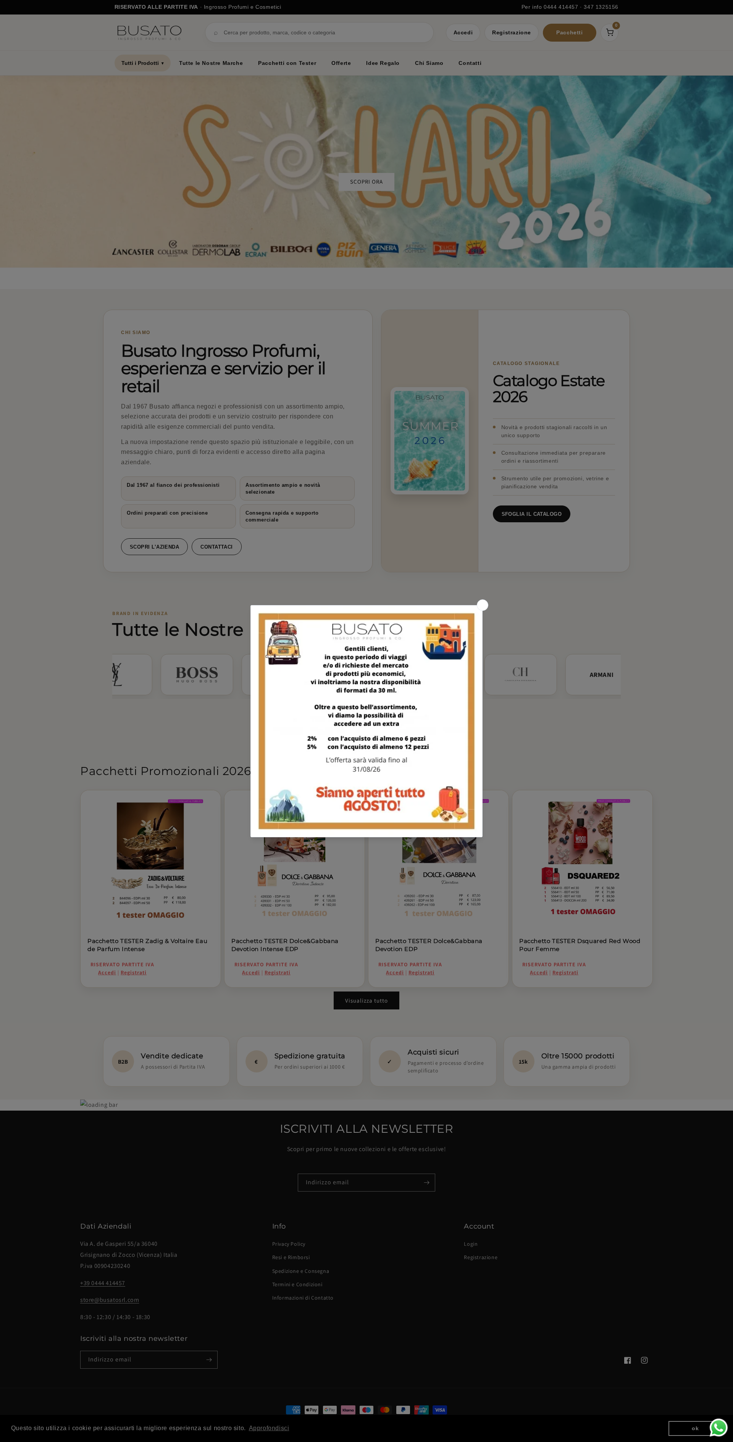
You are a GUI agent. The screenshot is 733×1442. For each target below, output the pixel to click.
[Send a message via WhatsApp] (718, 1427)
